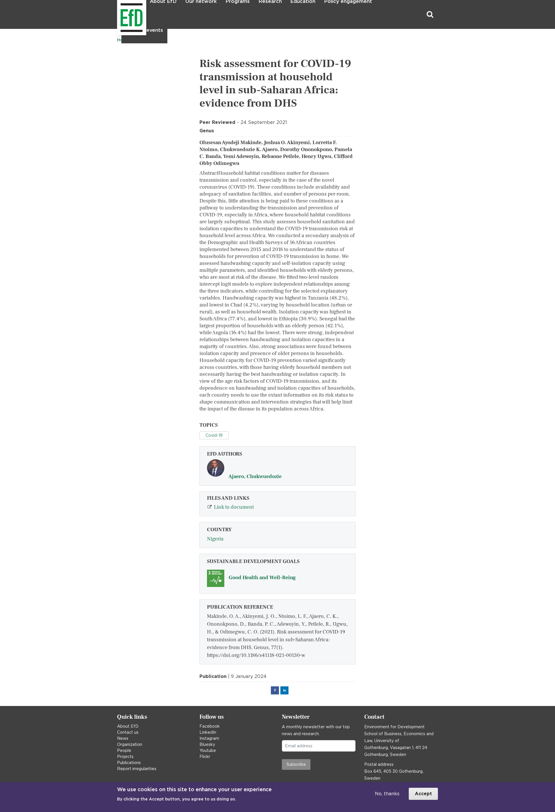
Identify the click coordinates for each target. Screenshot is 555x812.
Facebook (209, 726)
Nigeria (215, 539)
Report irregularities (136, 768)
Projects (125, 756)
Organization (129, 744)
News (122, 738)
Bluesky (207, 744)
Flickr (204, 756)
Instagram (209, 738)
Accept (423, 793)
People (124, 750)
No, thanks (387, 793)
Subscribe (296, 764)
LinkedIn (207, 732)
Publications (129, 762)
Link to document (234, 507)
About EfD (127, 726)
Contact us (127, 732)
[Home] (118, 14)
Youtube (207, 750)
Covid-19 (214, 435)
